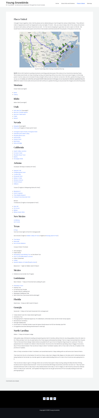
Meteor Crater (18, 178)
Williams (16, 184)
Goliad (15, 260)
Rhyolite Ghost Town (20, 155)
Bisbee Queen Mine (19, 212)
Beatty (16, 157)
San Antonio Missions (20, 243)
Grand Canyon (18, 182)
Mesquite (16, 126)
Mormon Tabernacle (20, 114)
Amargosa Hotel (32, 132)
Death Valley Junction (20, 151)
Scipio (15, 116)
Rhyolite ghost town (19, 135)
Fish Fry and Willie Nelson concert (23, 256)
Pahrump (16, 128)
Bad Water (17, 141)
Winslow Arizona (18, 180)
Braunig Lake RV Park (52, 236)
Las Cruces (17, 222)
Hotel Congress (18, 193)
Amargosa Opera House (20, 132)
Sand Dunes (17, 137)
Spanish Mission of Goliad (21, 262)
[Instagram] (51, 398)
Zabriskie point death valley (21, 133)
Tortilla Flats (17, 174)
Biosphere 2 (17, 191)
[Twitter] (47, 398)
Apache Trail (17, 170)
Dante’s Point (17, 139)
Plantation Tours (18, 285)
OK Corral (16, 208)
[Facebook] (44, 398)
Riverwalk (16, 241)
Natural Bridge (18, 143)
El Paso (16, 230)
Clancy (16, 94)
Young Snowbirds (17, 2)
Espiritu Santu (32, 262)
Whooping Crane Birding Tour (22, 254)
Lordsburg (16, 220)
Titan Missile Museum (20, 195)
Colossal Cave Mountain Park (22, 197)
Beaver (16, 118)
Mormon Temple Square (21, 112)
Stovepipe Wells (18, 159)
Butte (15, 92)
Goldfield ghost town (20, 172)
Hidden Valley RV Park (33, 236)
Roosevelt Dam (18, 176)
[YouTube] (54, 398)
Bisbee (16, 210)
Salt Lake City (17, 110)
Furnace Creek (18, 153)
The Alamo (17, 239)
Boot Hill (16, 206)
